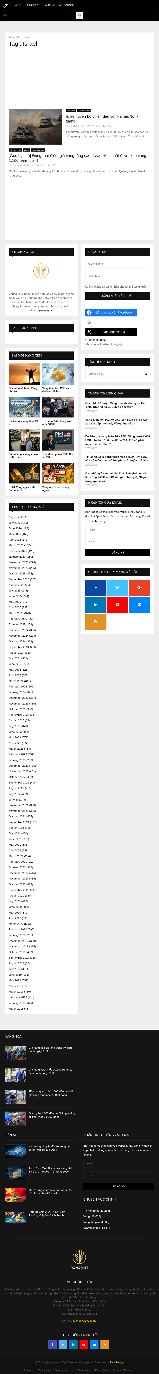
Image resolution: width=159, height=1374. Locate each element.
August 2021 (16, 827)
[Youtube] (84, 1344)
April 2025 (15, 607)
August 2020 (16, 895)
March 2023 (16, 748)
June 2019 (15, 974)
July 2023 (15, 726)
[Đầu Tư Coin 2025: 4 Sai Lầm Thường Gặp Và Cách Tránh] (15, 1217)
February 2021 (18, 861)
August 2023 (16, 720)
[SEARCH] (146, 374)
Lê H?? (74, 126)
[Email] (94, 1344)
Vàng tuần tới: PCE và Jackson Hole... (55, 390)
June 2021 (15, 839)
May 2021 (15, 844)
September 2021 (19, 822)
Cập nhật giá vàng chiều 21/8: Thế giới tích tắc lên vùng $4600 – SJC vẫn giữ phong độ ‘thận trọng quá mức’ (116, 477)
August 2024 (16, 652)
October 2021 (17, 816)
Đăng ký (116, 344)
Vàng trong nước (64, 1370)
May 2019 (15, 980)
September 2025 (19, 579)
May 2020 (15, 912)
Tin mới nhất (84, 111)
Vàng (26, 150)
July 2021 (15, 833)
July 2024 (15, 658)
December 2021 (19, 805)
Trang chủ (29, 1370)
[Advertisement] (79, 78)
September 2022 (19, 782)
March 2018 (16, 1008)
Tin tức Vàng (45, 1370)
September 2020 (19, 889)
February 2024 (18, 686)
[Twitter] (63, 1344)
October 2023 (17, 709)
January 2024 (17, 692)
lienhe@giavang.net (85, 1320)
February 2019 (18, 997)
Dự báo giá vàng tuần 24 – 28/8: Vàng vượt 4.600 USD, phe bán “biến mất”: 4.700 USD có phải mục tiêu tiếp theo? (117, 440)
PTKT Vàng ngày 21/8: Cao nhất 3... (22, 489)
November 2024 (19, 635)
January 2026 (17, 556)
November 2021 (19, 810)
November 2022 (19, 771)
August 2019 (16, 963)
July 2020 (15, 901)
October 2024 (17, 641)
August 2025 (16, 584)
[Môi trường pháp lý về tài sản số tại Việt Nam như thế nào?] (15, 1195)
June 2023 (15, 731)
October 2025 (17, 573)
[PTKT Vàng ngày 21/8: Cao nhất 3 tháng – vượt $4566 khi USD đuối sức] (24, 473)
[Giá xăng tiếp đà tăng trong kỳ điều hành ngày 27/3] (15, 1053)
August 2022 (16, 788)
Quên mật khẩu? (95, 339)
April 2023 (15, 743)
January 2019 (17, 1003)
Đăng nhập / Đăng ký (61, 5)
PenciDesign (117, 1362)
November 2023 (19, 703)
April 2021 (15, 850)
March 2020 (16, 923)
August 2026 (16, 517)
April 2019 (15, 985)
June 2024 (15, 663)
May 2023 (15, 737)
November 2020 (19, 878)
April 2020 (15, 918)
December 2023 (19, 697)
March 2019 (16, 991)
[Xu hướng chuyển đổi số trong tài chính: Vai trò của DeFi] (15, 1151)
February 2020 (18, 929)
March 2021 (16, 856)
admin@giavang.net (41, 310)
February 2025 (18, 618)
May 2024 (15, 669)
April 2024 (15, 675)
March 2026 (16, 545)
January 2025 (17, 624)
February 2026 (18, 551)
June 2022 (15, 799)
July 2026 (15, 522)
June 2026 (15, 528)
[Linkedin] (73, 1344)
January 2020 (17, 935)
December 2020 (19, 872)
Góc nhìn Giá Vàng (122, 1370)
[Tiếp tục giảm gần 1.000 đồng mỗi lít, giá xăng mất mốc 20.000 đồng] (15, 1097)
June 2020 (15, 906)
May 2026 (15, 534)
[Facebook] (52, 1344)
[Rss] (104, 1344)
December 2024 (19, 630)
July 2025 (15, 590)
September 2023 (19, 714)
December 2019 (19, 940)
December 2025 (19, 562)
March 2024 (16, 680)
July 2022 (15, 793)
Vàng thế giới (38, 150)
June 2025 (15, 596)
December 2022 (19, 765)
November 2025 (19, 567)
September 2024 (19, 647)
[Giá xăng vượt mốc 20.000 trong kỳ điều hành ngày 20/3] (15, 1075)
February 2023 (18, 754)
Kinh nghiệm (102, 1370)
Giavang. (17, 165)
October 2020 (17, 884)
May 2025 (15, 601)
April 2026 (15, 539)
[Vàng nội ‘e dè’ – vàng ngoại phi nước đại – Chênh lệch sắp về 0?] (58, 473)
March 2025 (16, 613)
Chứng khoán (91, 1227)
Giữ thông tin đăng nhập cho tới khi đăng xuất (117, 286)
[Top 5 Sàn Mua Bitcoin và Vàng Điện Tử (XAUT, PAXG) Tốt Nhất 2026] (15, 1173)
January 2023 (17, 760)
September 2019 (19, 957)
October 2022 (17, 776)
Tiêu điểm (71, 111)
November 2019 (19, 946)
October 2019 (17, 952)
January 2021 (17, 867)
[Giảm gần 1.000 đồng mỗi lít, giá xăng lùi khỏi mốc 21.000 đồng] (15, 1118)
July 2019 (15, 968)
